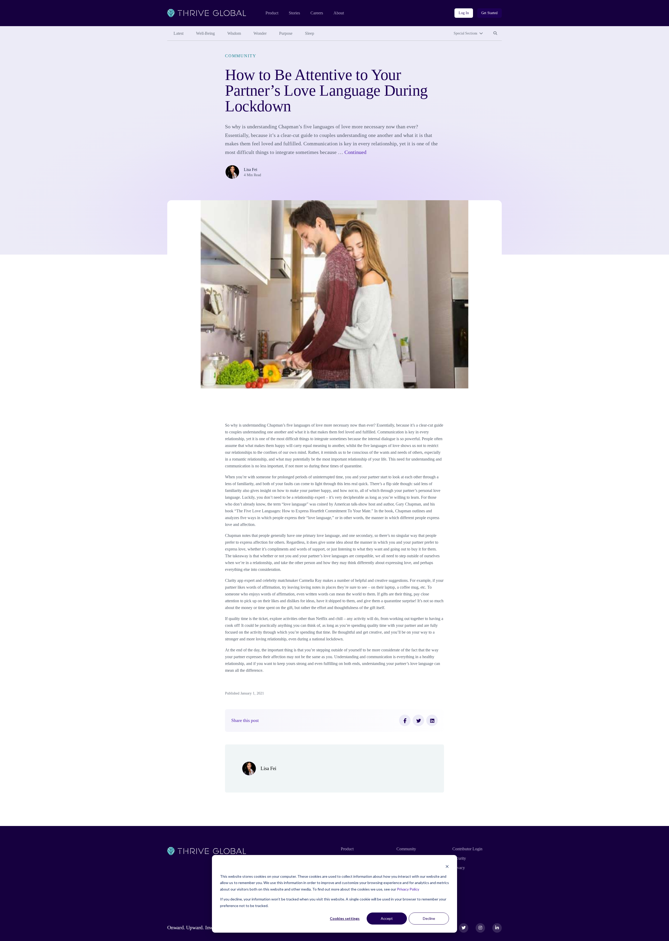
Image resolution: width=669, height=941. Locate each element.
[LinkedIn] (432, 720)
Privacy (458, 867)
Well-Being (205, 33)
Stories (294, 13)
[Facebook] (405, 720)
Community (240, 56)
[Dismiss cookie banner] (447, 866)
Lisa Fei (250, 169)
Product (272, 13)
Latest (178, 33)
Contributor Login (467, 849)
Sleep (309, 33)
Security (459, 858)
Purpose (285, 33)
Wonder (260, 33)
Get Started (489, 13)
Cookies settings (345, 918)
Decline (429, 918)
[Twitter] (418, 720)
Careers (316, 13)
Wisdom (234, 33)
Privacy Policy (408, 889)
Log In (464, 13)
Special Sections (465, 33)
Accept (387, 918)
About (338, 13)
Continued (355, 152)
